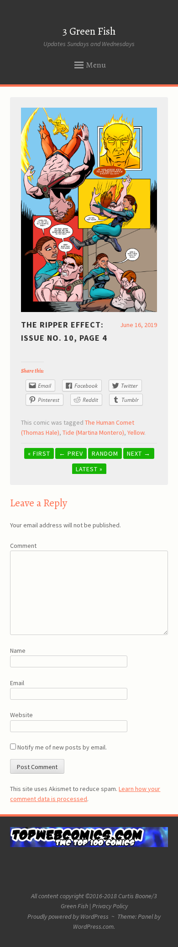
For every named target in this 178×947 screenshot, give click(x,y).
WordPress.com (93, 926)
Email (17, 683)
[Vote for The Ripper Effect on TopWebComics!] (89, 845)
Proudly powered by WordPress (68, 916)
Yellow (135, 432)
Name (18, 650)
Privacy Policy (110, 906)
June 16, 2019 (138, 325)
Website (21, 715)
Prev (71, 453)
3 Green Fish (89, 31)
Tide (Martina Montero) (93, 432)
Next (139, 453)
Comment (23, 545)
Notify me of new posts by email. (62, 747)
